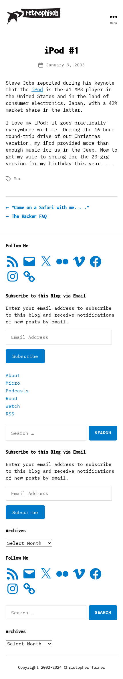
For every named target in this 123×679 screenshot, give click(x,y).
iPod (37, 89)
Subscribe (25, 356)
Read (11, 398)
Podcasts (17, 390)
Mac (17, 178)
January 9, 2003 (65, 65)
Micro (13, 383)
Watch (13, 406)
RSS (10, 414)
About (13, 375)
